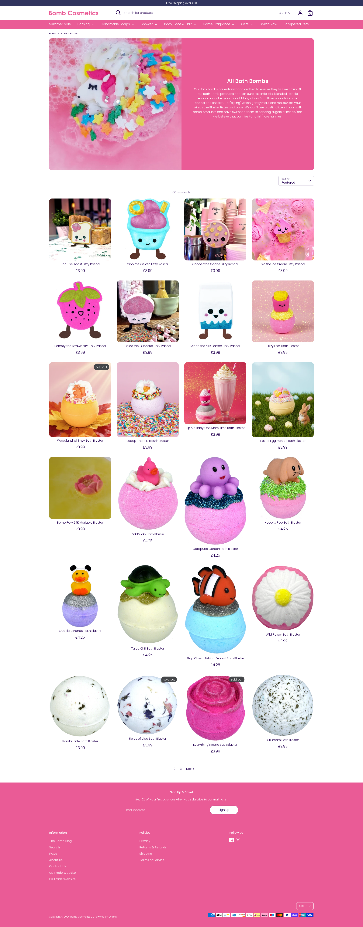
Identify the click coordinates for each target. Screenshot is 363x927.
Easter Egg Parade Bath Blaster (283, 441)
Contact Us (57, 866)
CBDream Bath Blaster (283, 740)
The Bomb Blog (60, 841)
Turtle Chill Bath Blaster (147, 648)
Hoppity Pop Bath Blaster (283, 522)
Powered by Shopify (106, 916)
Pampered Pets (296, 24)
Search (54, 847)
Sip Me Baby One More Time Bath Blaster (215, 428)
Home (52, 33)
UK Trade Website (62, 873)
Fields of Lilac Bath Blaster (147, 738)
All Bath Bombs (69, 33)
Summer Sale (60, 24)
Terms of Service (151, 860)
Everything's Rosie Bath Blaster (215, 744)
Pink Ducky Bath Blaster (147, 534)
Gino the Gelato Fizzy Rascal (147, 264)
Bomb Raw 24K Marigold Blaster (80, 522)
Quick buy (80, 254)
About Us (56, 860)
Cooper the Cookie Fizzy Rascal (215, 264)
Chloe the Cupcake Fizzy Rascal (147, 346)
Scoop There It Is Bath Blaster (147, 441)
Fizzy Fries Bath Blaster (283, 346)
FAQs (53, 853)
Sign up (224, 810)
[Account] (300, 13)
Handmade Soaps (116, 24)
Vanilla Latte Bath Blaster (80, 741)
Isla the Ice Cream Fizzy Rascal (283, 264)
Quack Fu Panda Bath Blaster (80, 631)
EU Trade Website (62, 879)
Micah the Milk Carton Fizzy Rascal (215, 346)
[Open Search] (118, 12)
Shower (147, 24)
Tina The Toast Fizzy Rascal (80, 264)
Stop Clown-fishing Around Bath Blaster (215, 658)
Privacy (144, 841)
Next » (190, 769)
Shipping (145, 853)
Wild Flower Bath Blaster (283, 634)
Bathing (84, 24)
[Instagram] (238, 840)
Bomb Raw (268, 24)
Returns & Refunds (153, 847)
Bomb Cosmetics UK (82, 916)
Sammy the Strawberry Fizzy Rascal (80, 346)
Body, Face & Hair (178, 24)
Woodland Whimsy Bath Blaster (80, 440)
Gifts (245, 24)
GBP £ (283, 13)
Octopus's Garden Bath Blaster (215, 549)
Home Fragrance (217, 24)
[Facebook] (231, 840)
